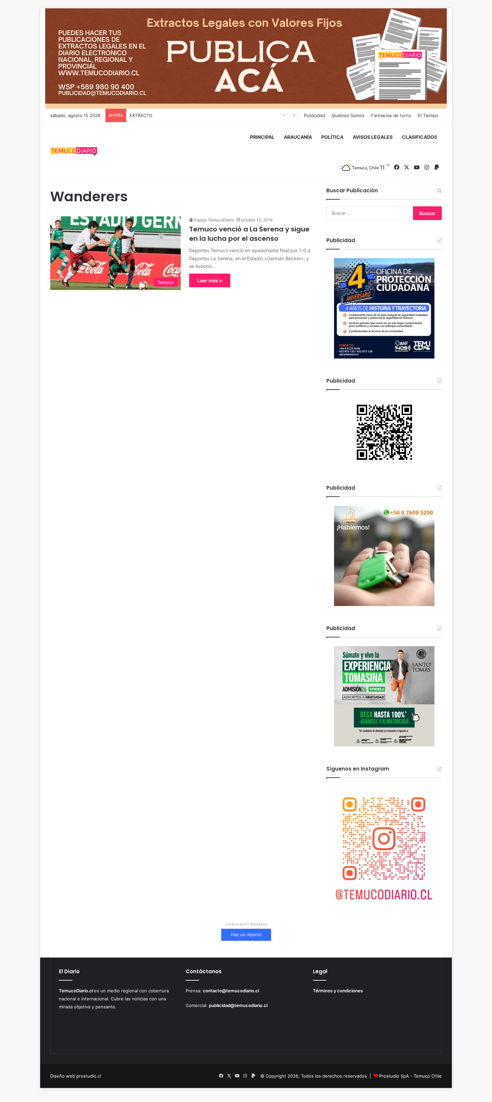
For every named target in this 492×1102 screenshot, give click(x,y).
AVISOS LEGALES (373, 137)
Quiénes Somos (348, 115)
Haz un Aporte (246, 934)
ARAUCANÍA (298, 137)
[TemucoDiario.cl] (73, 152)
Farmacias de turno (391, 115)
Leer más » (209, 280)
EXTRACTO (141, 115)
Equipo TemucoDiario (214, 219)
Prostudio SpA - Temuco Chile (410, 1076)
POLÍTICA (332, 137)
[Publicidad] (246, 58)
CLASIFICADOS (419, 137)
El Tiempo (428, 115)
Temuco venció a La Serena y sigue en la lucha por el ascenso (249, 233)
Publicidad (314, 115)
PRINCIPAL (262, 137)
